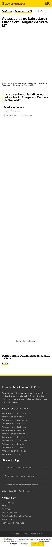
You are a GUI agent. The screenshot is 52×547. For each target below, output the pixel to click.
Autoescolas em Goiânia (13, 430)
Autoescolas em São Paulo (14, 451)
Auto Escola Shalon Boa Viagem (16, 516)
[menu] (47, 3)
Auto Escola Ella (9, 512)
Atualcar (5, 506)
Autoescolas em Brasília (13, 416)
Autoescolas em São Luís (13, 447)
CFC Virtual (7, 509)
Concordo (37, 544)
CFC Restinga (8, 502)
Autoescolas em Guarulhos (14, 434)
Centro (5, 363)
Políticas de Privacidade (13, 523)
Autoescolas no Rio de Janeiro (16, 440)
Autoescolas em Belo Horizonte (16, 413)
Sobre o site (7, 519)
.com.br (13, 3)
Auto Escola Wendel (14, 107)
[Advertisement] (26, 56)
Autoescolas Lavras (11, 454)
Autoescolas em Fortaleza (14, 427)
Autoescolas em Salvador (13, 444)
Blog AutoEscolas (22, 491)
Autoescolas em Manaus (13, 437)
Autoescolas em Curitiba (13, 423)
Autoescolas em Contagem (14, 420)
